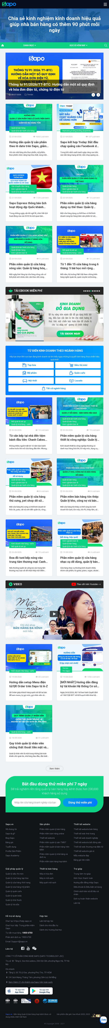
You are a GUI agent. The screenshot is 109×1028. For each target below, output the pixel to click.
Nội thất (32, 380)
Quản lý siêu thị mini (14, 874)
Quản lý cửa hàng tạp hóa (17, 878)
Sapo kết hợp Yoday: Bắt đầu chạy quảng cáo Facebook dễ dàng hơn (79, 144)
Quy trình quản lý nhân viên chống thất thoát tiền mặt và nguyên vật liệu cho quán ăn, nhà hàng (27, 745)
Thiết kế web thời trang (84, 833)
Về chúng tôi (11, 829)
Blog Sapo (10, 838)
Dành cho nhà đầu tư (49, 925)
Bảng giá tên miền (82, 860)
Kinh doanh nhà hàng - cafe (22, 543)
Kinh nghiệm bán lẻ (19, 189)
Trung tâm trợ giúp (82, 874)
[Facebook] (22, 948)
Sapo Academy (12, 855)
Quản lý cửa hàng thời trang (18, 882)
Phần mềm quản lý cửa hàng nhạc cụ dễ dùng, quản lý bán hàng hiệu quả (79, 560)
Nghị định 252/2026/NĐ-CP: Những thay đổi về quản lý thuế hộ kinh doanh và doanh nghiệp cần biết (51, 87)
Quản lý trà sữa (12, 904)
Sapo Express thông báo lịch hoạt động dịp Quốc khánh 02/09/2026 (27, 205)
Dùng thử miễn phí (80, 802)
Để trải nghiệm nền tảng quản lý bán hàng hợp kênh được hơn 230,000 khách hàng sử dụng (54, 791)
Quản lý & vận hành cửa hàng (22, 131)
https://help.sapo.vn (23, 921)
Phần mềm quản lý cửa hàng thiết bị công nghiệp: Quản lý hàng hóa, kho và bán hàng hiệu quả (78, 438)
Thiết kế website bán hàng (86, 829)
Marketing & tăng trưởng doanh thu (76, 131)
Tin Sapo (66, 671)
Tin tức (65, 668)
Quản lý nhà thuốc (14, 900)
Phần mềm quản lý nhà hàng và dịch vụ (54, 855)
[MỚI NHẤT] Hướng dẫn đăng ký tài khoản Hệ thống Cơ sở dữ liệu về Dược (79, 684)
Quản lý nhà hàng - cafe (72, 253)
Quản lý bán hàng (18, 128)
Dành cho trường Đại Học (51, 930)
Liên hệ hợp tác (46, 921)
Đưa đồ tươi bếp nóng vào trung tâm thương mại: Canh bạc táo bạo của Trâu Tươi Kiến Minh (27, 560)
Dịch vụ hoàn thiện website (86, 898)
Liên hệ (77, 903)
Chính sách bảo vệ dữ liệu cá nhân (86, 893)
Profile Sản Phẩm (13, 851)
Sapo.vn (9, 1014)
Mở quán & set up (69, 250)
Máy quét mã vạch (48, 882)
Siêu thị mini (80, 365)
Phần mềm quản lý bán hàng (52, 829)
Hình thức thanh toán (83, 878)
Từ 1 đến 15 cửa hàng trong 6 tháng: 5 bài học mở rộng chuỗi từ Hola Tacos (79, 266)
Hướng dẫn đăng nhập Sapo (86, 882)
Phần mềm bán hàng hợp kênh (53, 861)
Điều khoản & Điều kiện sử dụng (88, 887)
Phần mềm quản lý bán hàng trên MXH (54, 848)
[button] (105, 4)
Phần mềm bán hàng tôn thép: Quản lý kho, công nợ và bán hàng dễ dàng (79, 499)
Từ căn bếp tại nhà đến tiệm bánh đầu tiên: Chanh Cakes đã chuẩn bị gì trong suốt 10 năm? (27, 438)
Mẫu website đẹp (81, 855)
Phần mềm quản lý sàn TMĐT (53, 842)
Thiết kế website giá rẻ (84, 851)
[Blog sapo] (34, 948)
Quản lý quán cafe (14, 891)
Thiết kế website (47, 838)
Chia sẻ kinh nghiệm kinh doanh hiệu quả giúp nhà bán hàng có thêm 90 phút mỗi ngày (54, 24)
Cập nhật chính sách (35, 94)
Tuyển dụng (11, 847)
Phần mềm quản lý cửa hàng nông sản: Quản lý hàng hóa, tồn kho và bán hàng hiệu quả (28, 266)
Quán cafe (79, 372)
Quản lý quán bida (13, 895)
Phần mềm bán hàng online (52, 833)
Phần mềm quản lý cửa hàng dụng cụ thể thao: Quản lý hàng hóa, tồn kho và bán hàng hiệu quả (80, 205)
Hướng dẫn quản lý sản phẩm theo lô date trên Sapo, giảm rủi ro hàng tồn (28, 144)
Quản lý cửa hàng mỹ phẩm (18, 887)
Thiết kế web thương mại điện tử (88, 847)
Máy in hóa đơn (46, 874)
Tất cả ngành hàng (56, 388)
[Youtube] (28, 948)
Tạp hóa (32, 365)
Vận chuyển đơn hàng (20, 186)
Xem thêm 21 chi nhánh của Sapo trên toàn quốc (31, 982)
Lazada (78, 380)
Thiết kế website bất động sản (87, 842)
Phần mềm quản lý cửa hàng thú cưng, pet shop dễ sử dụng (27, 499)
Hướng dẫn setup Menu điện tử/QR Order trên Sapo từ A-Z (28, 684)
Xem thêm (55, 768)
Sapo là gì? (10, 833)
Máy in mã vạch (47, 878)
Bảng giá (9, 842)
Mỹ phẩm (32, 372)
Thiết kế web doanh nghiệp (86, 838)
